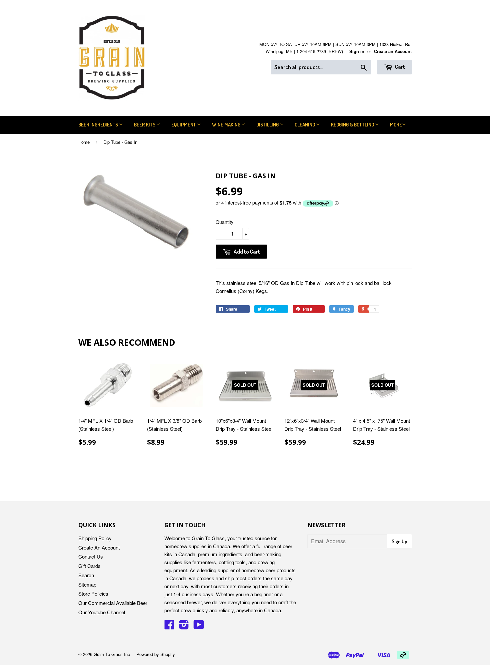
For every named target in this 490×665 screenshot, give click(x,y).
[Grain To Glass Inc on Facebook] (169, 626)
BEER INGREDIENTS (98, 124)
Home (84, 142)
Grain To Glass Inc (112, 654)
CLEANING (305, 124)
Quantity (224, 222)
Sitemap (87, 584)
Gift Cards (89, 565)
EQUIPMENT (184, 124)
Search (86, 575)
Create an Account (393, 51)
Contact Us (90, 556)
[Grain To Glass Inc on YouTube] (199, 626)
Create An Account (99, 547)
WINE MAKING (226, 124)
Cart (399, 66)
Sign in (356, 51)
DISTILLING (268, 124)
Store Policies (93, 593)
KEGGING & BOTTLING (353, 124)
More (396, 124)
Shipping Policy (95, 538)
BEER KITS (145, 124)
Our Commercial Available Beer (112, 602)
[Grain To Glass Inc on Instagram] (184, 626)
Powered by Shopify (155, 654)
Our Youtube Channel (101, 612)
